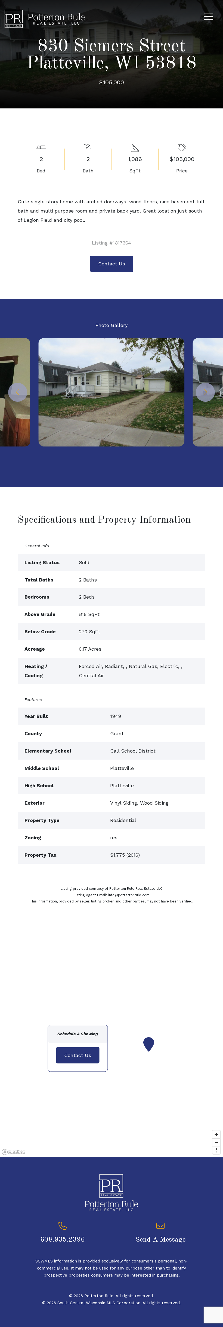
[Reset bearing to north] (216, 1150)
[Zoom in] (216, 1134)
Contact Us (111, 263)
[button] (17, 392)
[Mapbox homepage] (14, 1152)
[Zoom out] (216, 1142)
